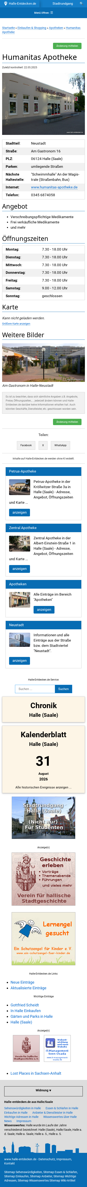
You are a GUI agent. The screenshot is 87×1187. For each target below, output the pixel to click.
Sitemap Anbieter (41, 1176)
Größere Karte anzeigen (16, 323)
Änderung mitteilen (67, 45)
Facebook (26, 445)
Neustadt (16, 625)
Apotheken (56, 28)
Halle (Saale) (21, 1022)
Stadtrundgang (63, 3)
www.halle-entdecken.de (20, 1159)
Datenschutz (46, 1159)
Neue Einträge (22, 982)
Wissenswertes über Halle (60, 1117)
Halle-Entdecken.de (21, 3)
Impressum (23, 1121)
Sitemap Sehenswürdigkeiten (23, 1172)
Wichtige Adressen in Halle (21, 1117)
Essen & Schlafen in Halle (62, 1108)
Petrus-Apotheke (22, 471)
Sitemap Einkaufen (16, 1176)
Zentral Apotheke (23, 528)
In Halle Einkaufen (26, 1010)
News (8, 1121)
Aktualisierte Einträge (28, 988)
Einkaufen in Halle (15, 1112)
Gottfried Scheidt (25, 1005)
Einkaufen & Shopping (32, 28)
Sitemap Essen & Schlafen (60, 1172)
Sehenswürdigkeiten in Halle (22, 1108)
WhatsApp (60, 445)
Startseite (8, 28)
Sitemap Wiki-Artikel (62, 1180)
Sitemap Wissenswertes (33, 1180)
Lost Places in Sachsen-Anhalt (36, 1073)
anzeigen (19, 512)
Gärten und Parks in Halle (32, 1016)
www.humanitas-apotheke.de (54, 187)
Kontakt (9, 1163)
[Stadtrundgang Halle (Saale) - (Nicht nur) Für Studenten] (43, 841)
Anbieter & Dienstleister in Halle (52, 1112)
